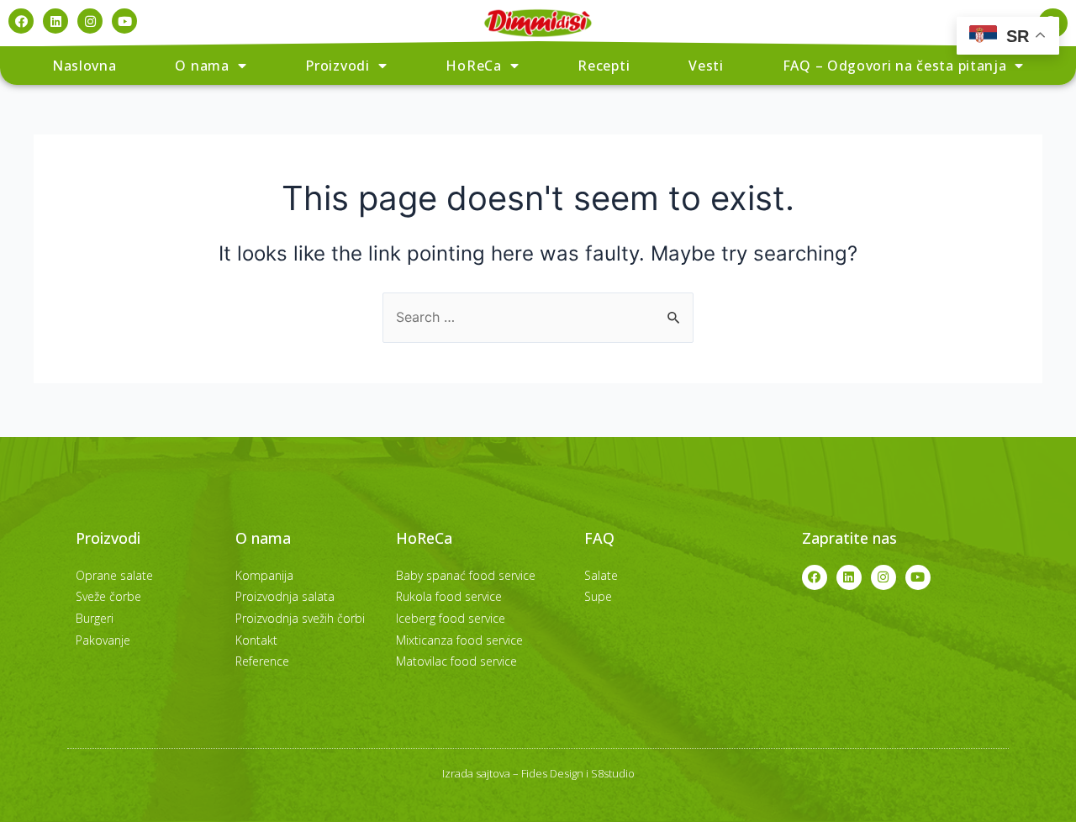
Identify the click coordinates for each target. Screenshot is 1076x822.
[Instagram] (90, 21)
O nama (202, 65)
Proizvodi (337, 65)
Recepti (604, 65)
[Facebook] (21, 21)
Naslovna (84, 65)
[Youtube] (124, 21)
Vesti (706, 65)
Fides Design (552, 773)
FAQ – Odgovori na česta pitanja (895, 65)
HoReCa (473, 65)
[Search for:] (538, 316)
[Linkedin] (55, 21)
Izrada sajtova (476, 773)
